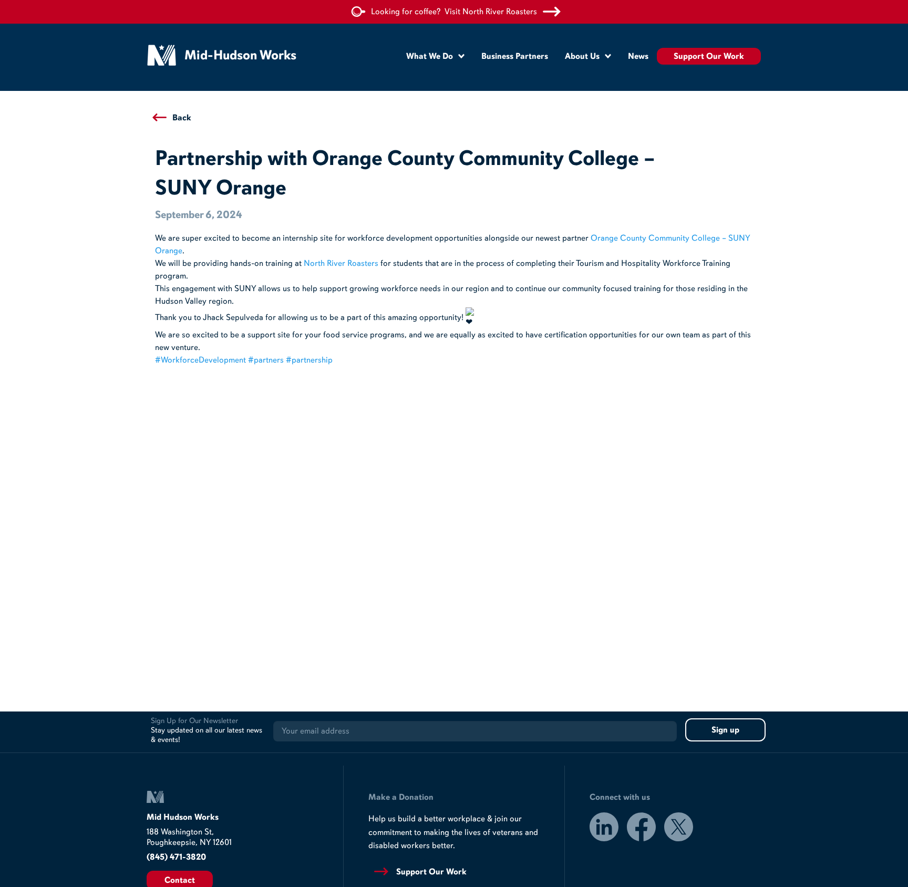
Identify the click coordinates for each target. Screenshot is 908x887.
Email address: (475, 731)
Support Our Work (709, 56)
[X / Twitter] (678, 828)
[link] (341, 263)
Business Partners (514, 56)
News (638, 56)
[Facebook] (641, 828)
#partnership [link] (309, 360)
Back (181, 117)
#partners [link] (266, 360)
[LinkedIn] (604, 828)
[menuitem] (435, 56)
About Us (582, 56)
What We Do (429, 56)
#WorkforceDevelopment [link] (200, 360)
